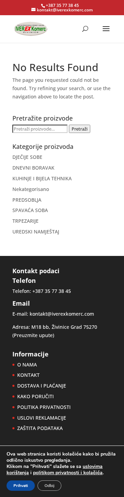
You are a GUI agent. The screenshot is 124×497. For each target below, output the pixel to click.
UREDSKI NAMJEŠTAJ (35, 231)
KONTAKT (28, 375)
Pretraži (79, 129)
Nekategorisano (30, 189)
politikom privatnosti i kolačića (68, 472)
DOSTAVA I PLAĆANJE (41, 385)
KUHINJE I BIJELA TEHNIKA (42, 178)
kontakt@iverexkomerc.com (62, 313)
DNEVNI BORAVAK (33, 167)
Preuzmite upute (33, 335)
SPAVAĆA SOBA (30, 210)
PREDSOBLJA (26, 200)
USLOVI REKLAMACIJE (41, 417)
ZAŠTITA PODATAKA (40, 428)
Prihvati (20, 485)
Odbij (49, 485)
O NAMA (27, 364)
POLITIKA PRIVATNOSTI (44, 407)
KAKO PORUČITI (35, 396)
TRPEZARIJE (25, 221)
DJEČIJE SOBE (27, 157)
